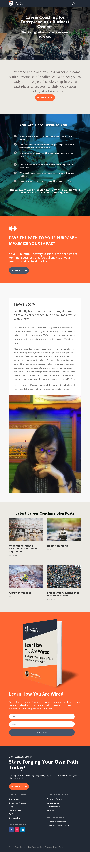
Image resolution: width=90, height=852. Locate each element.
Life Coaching (56, 817)
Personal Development (58, 825)
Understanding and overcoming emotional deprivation (23, 548)
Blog (11, 807)
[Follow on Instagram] (17, 829)
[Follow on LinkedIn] (22, 829)
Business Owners (55, 799)
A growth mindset (20, 592)
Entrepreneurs (54, 803)
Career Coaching (57, 794)
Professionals (53, 807)
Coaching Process (17, 803)
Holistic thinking (57, 545)
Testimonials (15, 810)
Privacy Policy (58, 847)
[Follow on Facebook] (11, 829)
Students (51, 810)
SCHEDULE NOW (45, 97)
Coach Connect (18, 794)
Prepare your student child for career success (63, 594)
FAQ (11, 814)
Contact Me (14, 818)
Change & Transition (56, 822)
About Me (14, 799)
